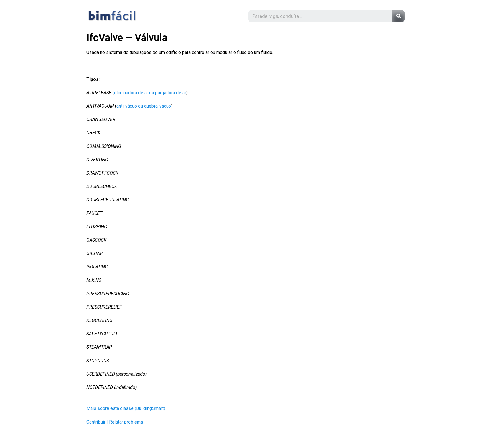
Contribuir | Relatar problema (114, 422)
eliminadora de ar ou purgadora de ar (150, 92)
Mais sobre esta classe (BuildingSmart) (125, 408)
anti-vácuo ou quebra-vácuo (143, 106)
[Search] (398, 16)
